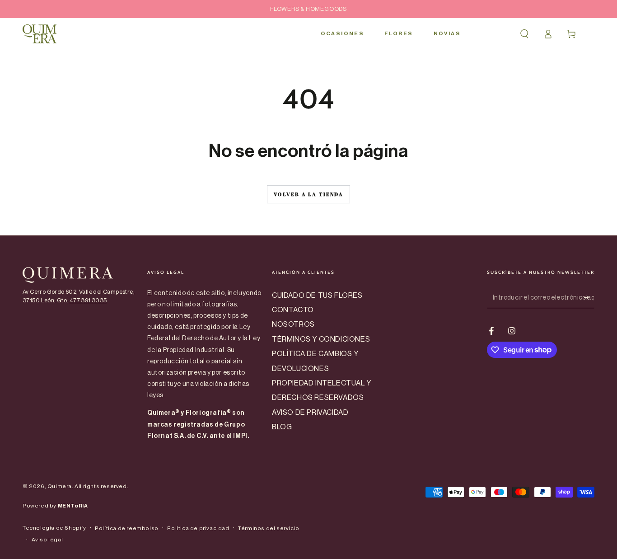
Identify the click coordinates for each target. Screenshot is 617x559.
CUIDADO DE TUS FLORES (317, 295)
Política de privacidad (198, 528)
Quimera (59, 486)
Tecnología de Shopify (54, 528)
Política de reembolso (127, 528)
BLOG (282, 427)
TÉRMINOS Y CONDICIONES (321, 339)
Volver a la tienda (308, 194)
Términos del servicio (268, 528)
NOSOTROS (293, 324)
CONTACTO (293, 310)
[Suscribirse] (589, 298)
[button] (524, 34)
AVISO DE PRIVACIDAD (310, 412)
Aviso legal (47, 539)
